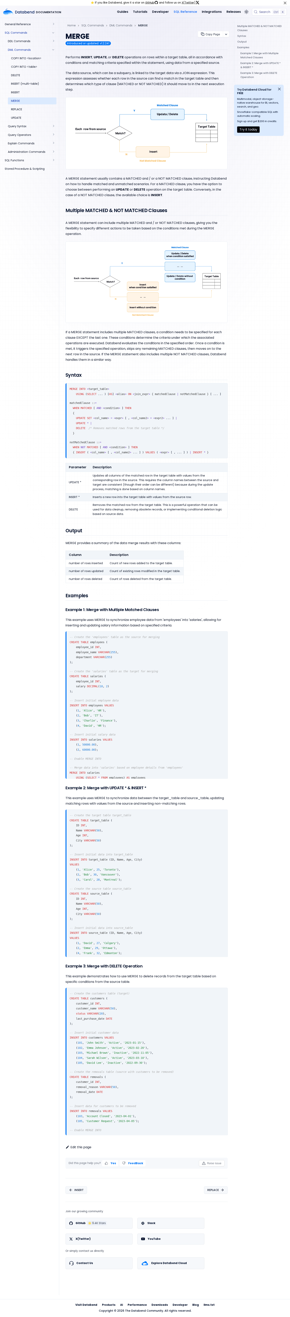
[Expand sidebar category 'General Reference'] (53, 24)
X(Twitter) (189, 3)
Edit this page (80, 1147)
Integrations (212, 11)
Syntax (241, 36)
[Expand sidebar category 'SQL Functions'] (53, 160)
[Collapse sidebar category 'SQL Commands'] (53, 32)
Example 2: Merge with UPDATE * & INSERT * (260, 65)
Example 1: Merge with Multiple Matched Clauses (259, 55)
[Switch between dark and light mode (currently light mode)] (246, 12)
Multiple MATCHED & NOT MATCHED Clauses (259, 28)
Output (242, 41)
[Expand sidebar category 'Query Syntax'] (53, 126)
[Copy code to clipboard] (223, 388)
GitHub (149, 3)
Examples (243, 47)
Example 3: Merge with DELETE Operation (258, 75)
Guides (122, 11)
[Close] (285, 3)
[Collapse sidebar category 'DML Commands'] (53, 49)
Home (71, 25)
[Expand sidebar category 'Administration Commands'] (53, 151)
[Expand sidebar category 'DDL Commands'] (53, 41)
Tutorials (140, 11)
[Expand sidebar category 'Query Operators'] (53, 135)
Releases (233, 11)
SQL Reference (185, 11)
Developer (160, 11)
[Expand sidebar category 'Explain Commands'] (53, 143)
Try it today (248, 129)
